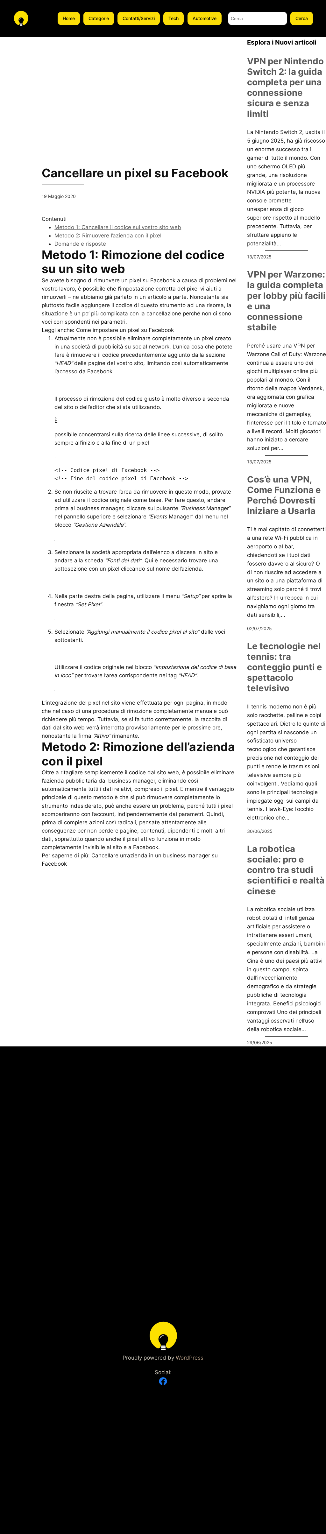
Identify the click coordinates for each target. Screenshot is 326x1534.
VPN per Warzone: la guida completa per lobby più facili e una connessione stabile (286, 301)
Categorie (99, 18)
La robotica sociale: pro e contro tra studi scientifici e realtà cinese (285, 870)
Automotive (204, 18)
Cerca (301, 18)
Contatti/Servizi (139, 18)
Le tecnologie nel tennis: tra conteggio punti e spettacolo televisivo (284, 667)
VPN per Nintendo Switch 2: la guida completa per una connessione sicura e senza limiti (285, 87)
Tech (173, 18)
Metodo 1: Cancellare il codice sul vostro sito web (117, 227)
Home (69, 18)
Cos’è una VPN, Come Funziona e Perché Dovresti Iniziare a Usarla (284, 495)
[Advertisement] (139, 81)
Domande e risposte (80, 244)
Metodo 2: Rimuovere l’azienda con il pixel (107, 235)
